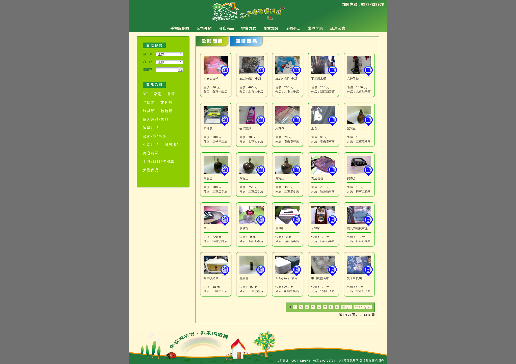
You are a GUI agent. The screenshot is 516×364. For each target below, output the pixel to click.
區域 (147, 54)
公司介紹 (204, 28)
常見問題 (315, 28)
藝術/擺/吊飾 (154, 136)
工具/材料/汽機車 (158, 161)
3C (145, 93)
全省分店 (293, 28)
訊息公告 (337, 28)
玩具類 (149, 110)
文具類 (166, 102)
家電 (158, 93)
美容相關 (151, 153)
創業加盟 (271, 28)
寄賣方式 (248, 28)
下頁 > (346, 307)
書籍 (171, 93)
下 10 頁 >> (363, 307)
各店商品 (226, 28)
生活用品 (151, 144)
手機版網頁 (180, 28)
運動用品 (151, 127)
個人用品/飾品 (156, 119)
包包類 (166, 110)
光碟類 (149, 102)
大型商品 (151, 169)
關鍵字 (147, 69)
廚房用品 (172, 144)
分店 (147, 61)
